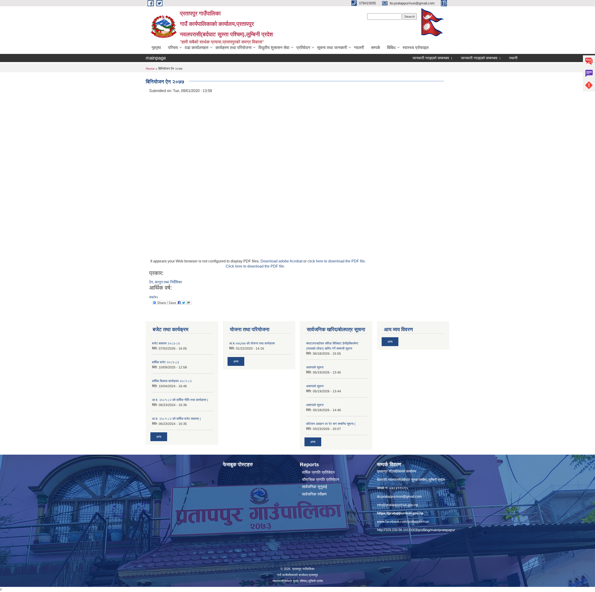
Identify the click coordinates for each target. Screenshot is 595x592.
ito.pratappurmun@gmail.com (399, 496)
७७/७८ (154, 297)
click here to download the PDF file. (336, 261)
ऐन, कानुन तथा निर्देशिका (165, 282)
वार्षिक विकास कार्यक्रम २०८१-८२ (172, 381)
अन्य (158, 437)
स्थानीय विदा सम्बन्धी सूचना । (512, 58)
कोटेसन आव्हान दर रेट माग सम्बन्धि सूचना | (330, 424)
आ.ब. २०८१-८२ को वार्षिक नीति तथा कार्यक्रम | (180, 400)
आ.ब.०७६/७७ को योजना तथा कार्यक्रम (252, 343)
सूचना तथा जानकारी (332, 47)
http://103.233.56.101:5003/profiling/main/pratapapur (416, 530)
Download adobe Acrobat (282, 261)
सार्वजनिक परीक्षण (314, 494)
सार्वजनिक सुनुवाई (314, 487)
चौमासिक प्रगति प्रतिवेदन (320, 479)
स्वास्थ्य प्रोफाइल (416, 47)
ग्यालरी (359, 47)
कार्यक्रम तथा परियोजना (233, 47)
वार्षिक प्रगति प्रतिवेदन (318, 472)
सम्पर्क (375, 47)
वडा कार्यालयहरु (196, 47)
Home (150, 68)
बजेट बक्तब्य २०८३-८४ (166, 343)
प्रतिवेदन (303, 47)
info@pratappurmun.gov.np (397, 505)
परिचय (173, 47)
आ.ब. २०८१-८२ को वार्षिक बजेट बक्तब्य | (176, 418)
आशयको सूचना (315, 367)
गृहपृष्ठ (156, 47)
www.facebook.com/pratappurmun (403, 521)
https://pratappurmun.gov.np (400, 513)
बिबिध (391, 47)
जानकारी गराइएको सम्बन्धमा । (415, 58)
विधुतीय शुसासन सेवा (273, 47)
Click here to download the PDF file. (255, 266)
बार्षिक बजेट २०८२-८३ (165, 362)
